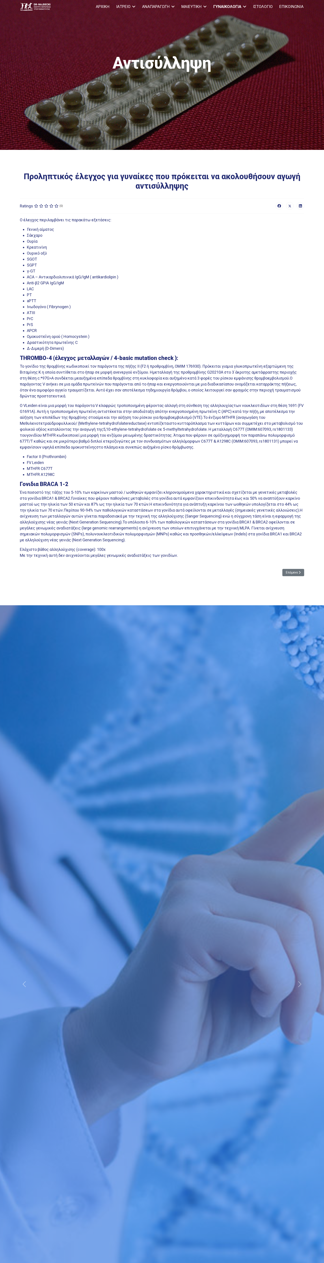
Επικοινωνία (291, 6)
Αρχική (103, 6)
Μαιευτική (191, 6)
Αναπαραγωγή (156, 6)
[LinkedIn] (300, 206)
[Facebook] (279, 206)
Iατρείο (123, 6)
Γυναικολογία (227, 6)
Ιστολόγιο (263, 6)
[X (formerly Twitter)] (290, 206)
